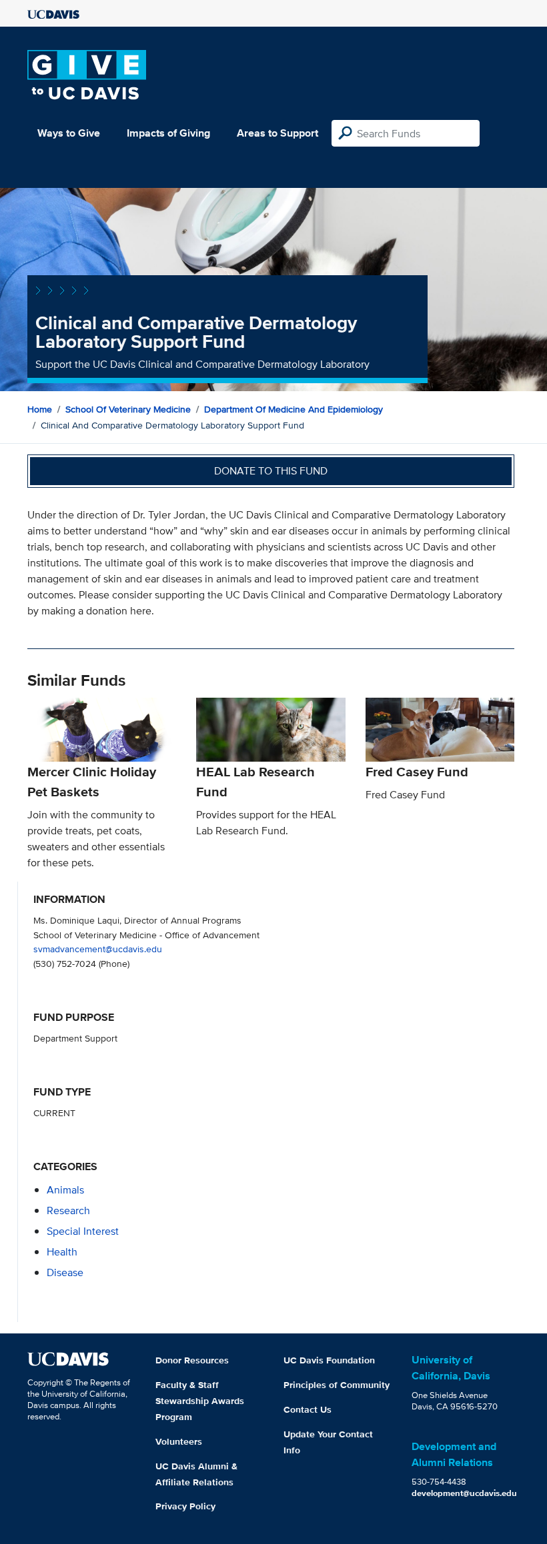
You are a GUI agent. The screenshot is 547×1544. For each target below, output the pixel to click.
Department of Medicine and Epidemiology (293, 409)
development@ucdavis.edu (464, 1493)
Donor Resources (192, 1360)
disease (65, 1272)
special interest (83, 1231)
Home (39, 409)
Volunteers (178, 1441)
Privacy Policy (185, 1506)
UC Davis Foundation (329, 1360)
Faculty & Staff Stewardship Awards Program (199, 1400)
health (62, 1251)
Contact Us (308, 1409)
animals (65, 1189)
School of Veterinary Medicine (128, 409)
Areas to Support (277, 133)
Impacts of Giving (168, 133)
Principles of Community (337, 1384)
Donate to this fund (271, 470)
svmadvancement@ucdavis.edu (97, 949)
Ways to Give (68, 133)
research (68, 1210)
